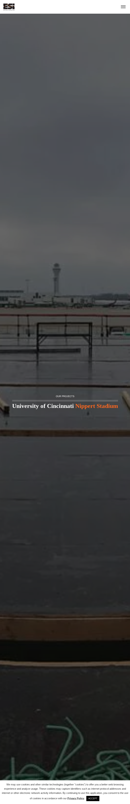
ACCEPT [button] (92, 798)
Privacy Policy (75, 798)
